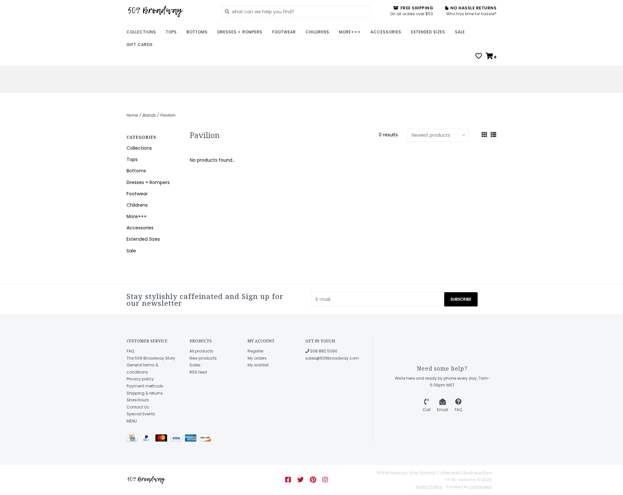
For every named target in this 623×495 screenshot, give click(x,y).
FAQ (130, 351)
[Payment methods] (134, 439)
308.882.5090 (323, 351)
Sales (195, 365)
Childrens (317, 32)
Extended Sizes (428, 32)
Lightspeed (481, 486)
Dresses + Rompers (240, 32)
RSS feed (198, 372)
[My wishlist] (478, 56)
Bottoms (197, 32)
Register (255, 351)
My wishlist (258, 365)
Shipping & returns (145, 393)
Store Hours (138, 400)
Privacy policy (140, 379)
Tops (171, 32)
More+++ (350, 32)
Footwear (284, 32)
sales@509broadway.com (332, 358)
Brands (149, 115)
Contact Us (138, 407)
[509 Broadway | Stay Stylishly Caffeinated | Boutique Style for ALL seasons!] (169, 11)
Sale (460, 32)
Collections (141, 32)
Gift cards (140, 44)
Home (132, 115)
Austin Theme (428, 486)
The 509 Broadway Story (151, 358)
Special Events (141, 414)
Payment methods (145, 386)
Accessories (386, 32)
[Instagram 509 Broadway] (325, 480)
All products (201, 351)
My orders (257, 358)
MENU (132, 421)
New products (203, 358)
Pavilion (168, 115)
